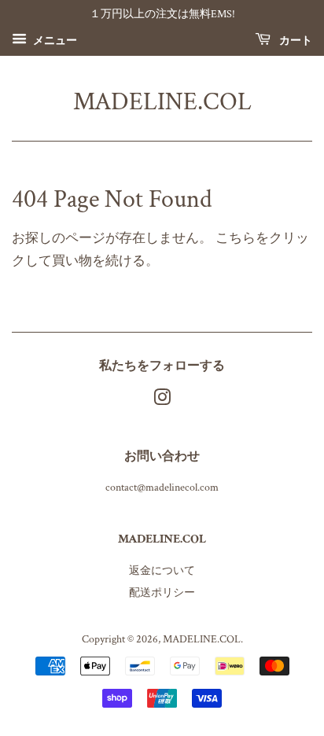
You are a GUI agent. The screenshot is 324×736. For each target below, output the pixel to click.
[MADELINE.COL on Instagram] (162, 400)
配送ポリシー (162, 592)
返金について (162, 570)
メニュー (54, 40)
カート (294, 40)
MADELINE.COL (162, 102)
